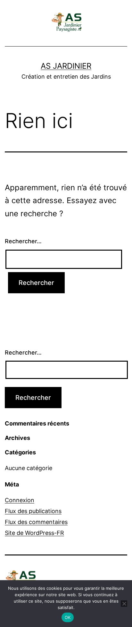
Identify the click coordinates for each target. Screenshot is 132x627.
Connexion (19, 500)
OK (68, 617)
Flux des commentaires (36, 522)
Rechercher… (23, 241)
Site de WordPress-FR (34, 532)
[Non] (124, 603)
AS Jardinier (66, 66)
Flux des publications (33, 511)
